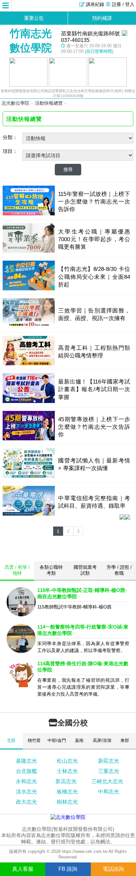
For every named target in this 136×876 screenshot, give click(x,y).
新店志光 (66, 781)
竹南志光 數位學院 (31, 40)
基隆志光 (26, 761)
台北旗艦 (26, 771)
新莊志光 (108, 761)
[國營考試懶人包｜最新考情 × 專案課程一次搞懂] (29, 476)
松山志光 (67, 761)
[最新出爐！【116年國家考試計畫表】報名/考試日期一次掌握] (29, 401)
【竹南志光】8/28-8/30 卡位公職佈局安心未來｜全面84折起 (94, 276)
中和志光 (108, 791)
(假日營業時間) (99, 51)
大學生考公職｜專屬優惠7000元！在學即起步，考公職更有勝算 (94, 239)
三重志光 (108, 771)
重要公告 (34, 18)
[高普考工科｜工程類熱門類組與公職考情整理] (29, 363)
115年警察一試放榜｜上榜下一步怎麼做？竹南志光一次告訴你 (94, 201)
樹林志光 (67, 802)
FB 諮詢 (67, 869)
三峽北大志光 (107, 781)
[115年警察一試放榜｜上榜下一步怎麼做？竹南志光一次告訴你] (29, 213)
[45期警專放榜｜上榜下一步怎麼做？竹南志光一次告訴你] (29, 438)
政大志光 (26, 802)
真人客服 (22, 869)
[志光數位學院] (68, 817)
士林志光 (67, 771)
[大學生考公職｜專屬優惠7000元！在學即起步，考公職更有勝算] (29, 251)
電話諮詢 (113, 869)
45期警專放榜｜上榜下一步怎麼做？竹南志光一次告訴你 (94, 426)
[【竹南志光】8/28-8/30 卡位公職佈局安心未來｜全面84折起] (29, 288)
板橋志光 (67, 791)
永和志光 (26, 781)
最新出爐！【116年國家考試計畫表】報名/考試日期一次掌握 (94, 389)
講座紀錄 (95, 4)
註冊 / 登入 (123, 4)
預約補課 (102, 18)
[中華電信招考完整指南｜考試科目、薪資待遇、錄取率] (29, 514)
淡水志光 (26, 791)
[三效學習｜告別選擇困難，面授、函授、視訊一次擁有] (29, 326)
